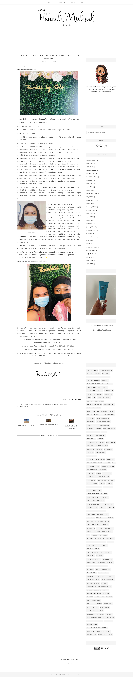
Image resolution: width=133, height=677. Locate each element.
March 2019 (90, 203)
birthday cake (100, 435)
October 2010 (90, 250)
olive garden (99, 401)
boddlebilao (91, 439)
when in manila (92, 624)
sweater (105, 590)
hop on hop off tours (94, 494)
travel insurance (92, 607)
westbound (108, 621)
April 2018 (89, 217)
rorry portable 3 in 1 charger (97, 566)
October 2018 (90, 210)
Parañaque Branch (103, 418)
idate (105, 494)
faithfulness (107, 473)
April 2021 (89, 187)
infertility (105, 380)
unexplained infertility (94, 391)
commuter (107, 463)
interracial (100, 500)
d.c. (113, 463)
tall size (90, 597)
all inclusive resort (103, 421)
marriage (105, 525)
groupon (63, 405)
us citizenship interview (95, 610)
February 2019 (91, 207)
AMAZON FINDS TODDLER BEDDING (97, 411)
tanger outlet (99, 597)
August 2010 (90, 254)
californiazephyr (102, 446)
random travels (109, 404)
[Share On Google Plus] (79, 399)
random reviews (23, 406)
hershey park (108, 487)
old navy (90, 401)
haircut (109, 483)
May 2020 (89, 197)
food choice (91, 480)
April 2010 (89, 264)
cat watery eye (100, 452)
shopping (90, 576)
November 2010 (91, 247)
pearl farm (90, 545)
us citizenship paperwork (95, 614)
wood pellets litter (103, 631)
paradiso (111, 542)
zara (110, 634)
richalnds (110, 562)
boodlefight (110, 442)
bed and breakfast (93, 432)
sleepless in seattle (93, 580)
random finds (91, 377)
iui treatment (91, 387)
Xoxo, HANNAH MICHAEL (62, 674)
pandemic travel (108, 538)
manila (108, 397)
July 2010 (89, 257)
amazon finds (108, 391)
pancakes (90, 538)
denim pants (91, 466)
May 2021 (89, 183)
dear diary (105, 373)
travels (98, 408)
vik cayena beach (108, 617)
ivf (102, 504)
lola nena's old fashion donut (97, 514)
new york (97, 531)
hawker (99, 487)
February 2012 (91, 230)
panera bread (91, 542)
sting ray (104, 583)
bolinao (100, 439)
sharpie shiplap (103, 573)
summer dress (91, 586)
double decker (92, 470)
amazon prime (91, 425)
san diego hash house (103, 569)
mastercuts (91, 528)
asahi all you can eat (94, 428)
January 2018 (90, 227)
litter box (90, 511)
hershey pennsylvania (94, 490)
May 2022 (89, 163)
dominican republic (108, 466)
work (100, 634)
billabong (90, 435)
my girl (89, 531)
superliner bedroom (104, 586)
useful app (109, 614)
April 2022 (89, 167)
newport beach (107, 531)
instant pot (91, 500)
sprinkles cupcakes (93, 583)
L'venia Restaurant (108, 415)
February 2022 (91, 170)
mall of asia (99, 521)
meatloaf (100, 528)
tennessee (109, 597)
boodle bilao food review (95, 442)
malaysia (90, 521)
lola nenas (90, 518)
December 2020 (91, 193)
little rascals (100, 511)
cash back (99, 449)
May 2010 (89, 260)
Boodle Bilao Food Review (102, 330)
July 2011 (89, 244)
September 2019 (91, 200)
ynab (105, 634)
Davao (112, 411)
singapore (90, 408)
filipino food (91, 476)
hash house (91, 487)
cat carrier (108, 449)
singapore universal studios (104, 576)
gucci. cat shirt (92, 483)
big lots (104, 432)
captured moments (93, 380)
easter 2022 (91, 473)
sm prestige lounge (108, 580)
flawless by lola (51, 405)
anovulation (98, 394)
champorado (91, 456)
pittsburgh (91, 555)
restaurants (101, 562)
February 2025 (91, 160)
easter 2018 (102, 470)
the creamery (108, 604)
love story (109, 518)
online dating (96, 535)
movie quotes (102, 387)
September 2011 (91, 237)
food (89, 397)
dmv (98, 466)
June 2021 (89, 180)
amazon (109, 384)
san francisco (92, 573)
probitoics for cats (93, 559)
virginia (89, 621)
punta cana (91, 562)
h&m (94, 397)
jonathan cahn (92, 507)
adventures (91, 421)
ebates (98, 473)
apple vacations (103, 425)
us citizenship (104, 607)
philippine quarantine (94, 404)
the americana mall (93, 600)
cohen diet (110, 459)
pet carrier (103, 545)
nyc (88, 535)
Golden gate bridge (93, 415)
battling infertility (93, 384)
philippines (107, 552)
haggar (102, 483)
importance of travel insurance (97, 497)
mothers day (109, 528)
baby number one (109, 428)
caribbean (90, 449)
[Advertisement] (49, 494)
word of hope (91, 634)
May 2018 (89, 213)
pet (97, 545)
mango (107, 521)
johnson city (109, 504)
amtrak (89, 394)
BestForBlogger (78, 674)
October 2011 (90, 233)
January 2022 (90, 173)
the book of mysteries (94, 604)
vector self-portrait (94, 617)
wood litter (91, 631)
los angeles (100, 518)
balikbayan (108, 394)
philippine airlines (93, 549)
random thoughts (106, 370)
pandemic (98, 538)
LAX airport (91, 418)
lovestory (100, 397)
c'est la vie (90, 446)
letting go (110, 507)
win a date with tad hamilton (97, 628)
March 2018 (90, 220)
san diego (90, 569)
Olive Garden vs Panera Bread (102, 326)
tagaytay (106, 593)
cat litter (90, 452)
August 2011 (90, 240)
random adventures (93, 373)
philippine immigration (94, 552)
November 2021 (91, 177)
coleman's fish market (94, 463)
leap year (102, 507)
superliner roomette (94, 590)
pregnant (99, 555)
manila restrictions (93, 525)
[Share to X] (72, 399)
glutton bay (101, 480)
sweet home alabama (94, 593)
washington (98, 621)
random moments (104, 377)
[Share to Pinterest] (76, 399)
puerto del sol (107, 559)
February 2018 (91, 223)
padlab (105, 535)
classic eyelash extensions (31, 405)
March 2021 (90, 190)
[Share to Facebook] (69, 399)
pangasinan (102, 542)
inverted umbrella (93, 504)
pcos (103, 384)
